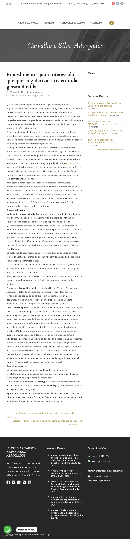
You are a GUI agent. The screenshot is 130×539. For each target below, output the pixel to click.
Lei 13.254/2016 (72, 163)
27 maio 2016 (16, 92)
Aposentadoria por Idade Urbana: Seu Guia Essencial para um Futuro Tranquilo (64, 513)
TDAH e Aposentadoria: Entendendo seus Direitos (101, 140)
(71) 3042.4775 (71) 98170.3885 (87, 3)
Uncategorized (35, 95)
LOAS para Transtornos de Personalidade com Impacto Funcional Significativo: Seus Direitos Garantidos (65, 485)
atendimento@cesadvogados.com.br (42, 3)
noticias (23, 95)
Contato (96, 22)
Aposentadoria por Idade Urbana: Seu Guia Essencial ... (106, 113)
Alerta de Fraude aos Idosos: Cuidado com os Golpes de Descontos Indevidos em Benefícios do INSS (65, 459)
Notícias (49, 22)
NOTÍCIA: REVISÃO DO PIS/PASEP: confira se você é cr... (105, 122)
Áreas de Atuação (28, 22)
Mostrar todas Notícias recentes (109, 149)
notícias (14, 95)
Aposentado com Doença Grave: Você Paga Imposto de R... (105, 103)
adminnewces (36, 92)
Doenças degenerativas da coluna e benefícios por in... (105, 131)
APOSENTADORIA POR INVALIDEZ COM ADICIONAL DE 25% (66, 473)
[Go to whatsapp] (8, 530)
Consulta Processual (72, 22)
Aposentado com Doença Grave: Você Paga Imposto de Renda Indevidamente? (66, 500)
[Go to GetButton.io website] (8, 536)
